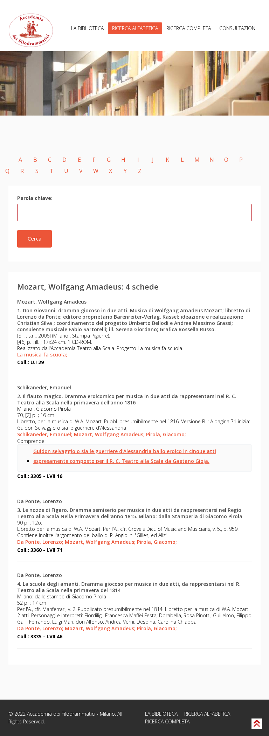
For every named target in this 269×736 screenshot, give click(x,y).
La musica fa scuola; (42, 355)
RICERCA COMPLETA (188, 28)
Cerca (34, 238)
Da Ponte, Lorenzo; (40, 542)
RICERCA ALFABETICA (135, 28)
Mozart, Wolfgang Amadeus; (109, 434)
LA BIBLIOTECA (87, 28)
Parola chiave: (35, 198)
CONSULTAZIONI (237, 28)
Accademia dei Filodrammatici (61, 713)
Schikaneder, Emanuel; (45, 434)
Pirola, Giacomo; (166, 434)
